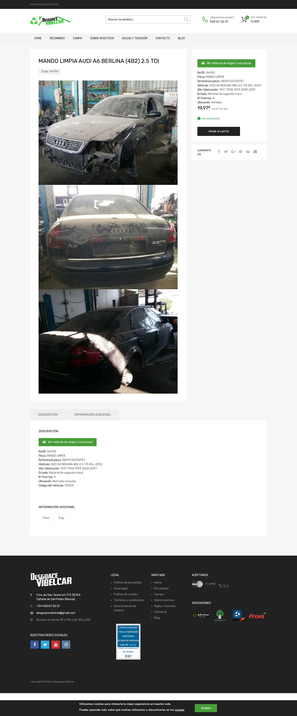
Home (38, 38)
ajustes (179, 710)
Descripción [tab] (48, 414)
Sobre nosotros (102, 38)
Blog (181, 38)
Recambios (57, 38)
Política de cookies (126, 594)
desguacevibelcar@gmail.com (55, 613)
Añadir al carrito (219, 131)
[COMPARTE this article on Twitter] (225, 152)
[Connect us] (34, 644)
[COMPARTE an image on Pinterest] (240, 152)
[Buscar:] (148, 19)
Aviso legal (120, 588)
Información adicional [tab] (93, 414)
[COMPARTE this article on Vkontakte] (247, 152)
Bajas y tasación (134, 38)
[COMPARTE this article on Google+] (232, 152)
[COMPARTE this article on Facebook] (218, 152)
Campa (77, 38)
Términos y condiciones (129, 600)
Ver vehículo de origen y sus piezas (229, 63)
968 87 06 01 (219, 21)
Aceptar (206, 708)
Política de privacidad (128, 582)
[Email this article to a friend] (254, 152)
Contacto (163, 38)
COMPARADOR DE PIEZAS (44, 4)
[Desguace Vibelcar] (47, 21)
